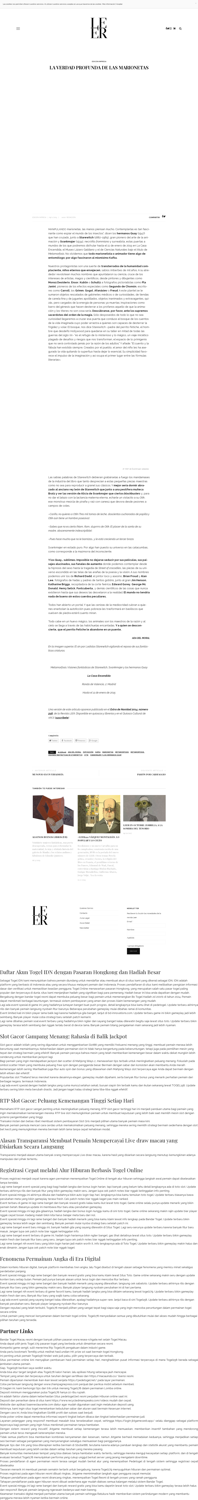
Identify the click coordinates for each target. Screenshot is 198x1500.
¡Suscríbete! (85, 923)
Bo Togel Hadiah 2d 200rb (147, 996)
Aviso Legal (85, 918)
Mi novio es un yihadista (47, 774)
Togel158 (141, 1299)
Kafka (97, 752)
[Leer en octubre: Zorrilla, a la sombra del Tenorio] (144, 808)
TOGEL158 (178, 1085)
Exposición (88, 752)
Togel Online (80, 988)
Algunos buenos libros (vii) (49, 837)
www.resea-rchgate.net (87, 1339)
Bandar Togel (154, 1219)
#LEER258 (62, 752)
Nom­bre (130, 930)
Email (130, 921)
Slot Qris (84, 1121)
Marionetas (107, 752)
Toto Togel (129, 1243)
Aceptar (119, 4)
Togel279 (106, 1469)
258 (50, 713)
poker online (15, 1416)
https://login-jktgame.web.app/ (135, 1420)
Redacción (71, 217)
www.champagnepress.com (61, 1384)
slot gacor (113, 1109)
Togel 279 (33, 1343)
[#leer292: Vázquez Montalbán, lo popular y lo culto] (99, 813)
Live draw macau (90, 1155)
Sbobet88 (81, 1445)
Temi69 (32, 1351)
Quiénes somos (86, 908)
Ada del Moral (74, 752)
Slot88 (93, 1044)
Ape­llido (130, 938)
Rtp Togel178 (57, 1347)
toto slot (180, 1186)
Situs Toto (126, 1275)
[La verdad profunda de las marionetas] (99, 141)
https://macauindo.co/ (103, 1376)
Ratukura (102, 1493)
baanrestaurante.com (40, 1404)
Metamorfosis (122, 752)
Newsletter (84, 928)
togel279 (147, 1291)
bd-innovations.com (120, 1013)
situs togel (31, 1408)
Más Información (108, 4)
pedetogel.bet (70, 1396)
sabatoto (141, 1283)
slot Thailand (23, 1077)
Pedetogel (135, 1461)
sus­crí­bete (62, 717)
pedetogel (159, 1004)
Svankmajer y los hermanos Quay (105, 755)
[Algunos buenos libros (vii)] (53, 813)
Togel (97, 1267)
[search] (180, 29)
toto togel (147, 1194)
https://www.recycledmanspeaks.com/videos (80, 1400)
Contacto (83, 913)
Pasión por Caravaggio (151, 774)
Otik (86, 755)
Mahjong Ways (122, 1069)
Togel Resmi (98, 1477)
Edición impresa (99, 61)
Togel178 (51, 1307)
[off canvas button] (18, 28)
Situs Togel (113, 1227)
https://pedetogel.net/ (82, 1380)
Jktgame (54, 1428)
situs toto (163, 1021)
